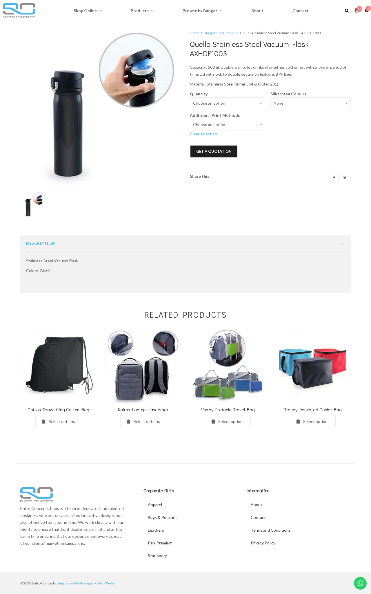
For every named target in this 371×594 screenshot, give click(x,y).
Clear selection (203, 133)
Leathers (156, 530)
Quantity (199, 93)
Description (40, 243)
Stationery (157, 555)
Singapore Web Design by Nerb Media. (86, 583)
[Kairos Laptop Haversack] (143, 365)
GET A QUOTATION (214, 151)
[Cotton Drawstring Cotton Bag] (58, 365)
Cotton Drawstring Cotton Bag (58, 409)
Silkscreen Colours (288, 93)
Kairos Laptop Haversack (143, 409)
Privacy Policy (263, 542)
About (256, 504)
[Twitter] (344, 177)
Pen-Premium (160, 542)
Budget (209, 33)
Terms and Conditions (271, 530)
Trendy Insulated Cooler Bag (313, 409)
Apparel (155, 504)
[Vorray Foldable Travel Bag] (228, 365)
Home (195, 33)
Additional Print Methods (215, 115)
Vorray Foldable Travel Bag (228, 409)
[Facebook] (334, 177)
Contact (258, 517)
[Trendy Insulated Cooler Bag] (313, 365)
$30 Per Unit (229, 33)
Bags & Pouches (162, 517)
